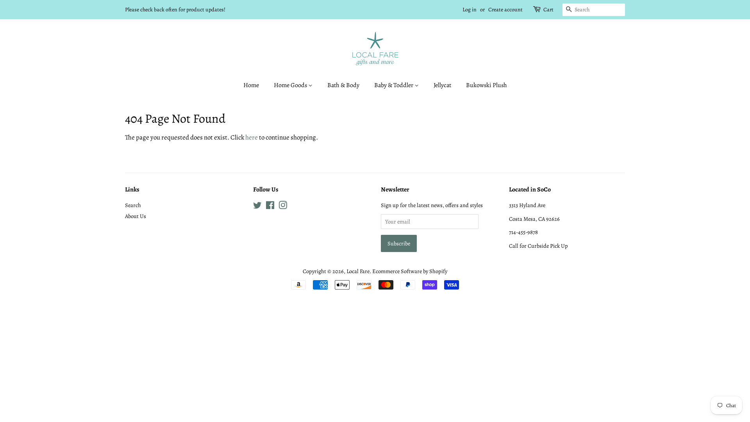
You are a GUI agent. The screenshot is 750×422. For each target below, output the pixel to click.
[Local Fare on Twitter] (257, 207)
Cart (548, 9)
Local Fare (358, 271)
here (251, 137)
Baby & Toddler (394, 85)
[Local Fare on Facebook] (270, 207)
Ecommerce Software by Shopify (409, 271)
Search (133, 205)
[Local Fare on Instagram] (283, 207)
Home (251, 85)
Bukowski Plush (486, 85)
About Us (135, 216)
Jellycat (442, 85)
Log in (469, 9)
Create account (505, 9)
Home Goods (291, 85)
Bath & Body (343, 85)
